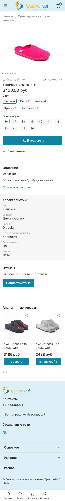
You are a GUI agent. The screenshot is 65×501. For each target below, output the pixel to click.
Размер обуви (11, 116)
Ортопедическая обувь (34, 16)
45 (23, 128)
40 (40, 121)
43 (6, 128)
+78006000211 (13, 405)
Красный (10, 108)
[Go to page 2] (6, 372)
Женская (9, 20)
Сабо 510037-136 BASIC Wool (47, 346)
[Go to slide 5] (12, 73)
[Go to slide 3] (7, 73)
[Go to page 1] (3, 372)
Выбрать (16, 361)
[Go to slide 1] (2, 73)
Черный (9, 101)
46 (32, 128)
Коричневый (29, 108)
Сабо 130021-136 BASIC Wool (15, 346)
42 (57, 121)
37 (14, 121)
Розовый (40, 101)
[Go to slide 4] (10, 73)
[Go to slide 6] (14, 73)
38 (23, 121)
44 (14, 128)
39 (32, 121)
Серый (24, 101)
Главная (8, 16)
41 (48, 121)
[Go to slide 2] (5, 73)
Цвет (6, 95)
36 (6, 121)
